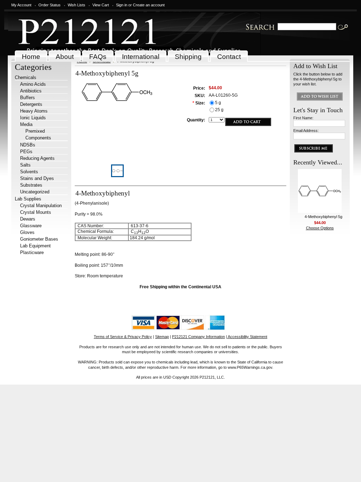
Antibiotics (31, 91)
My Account (21, 5)
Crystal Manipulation (41, 205)
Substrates (31, 185)
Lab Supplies (28, 198)
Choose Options (320, 228)
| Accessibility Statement (246, 337)
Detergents (31, 104)
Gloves (27, 232)
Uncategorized (34, 191)
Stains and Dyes (37, 178)
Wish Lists (76, 5)
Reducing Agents (37, 158)
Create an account (149, 5)
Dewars (27, 219)
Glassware (31, 225)
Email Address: (306, 130)
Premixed (35, 131)
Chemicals (25, 77)
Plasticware (32, 252)
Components (38, 137)
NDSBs (27, 144)
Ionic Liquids (33, 117)
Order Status (49, 5)
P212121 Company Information (198, 337)
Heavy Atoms (34, 111)
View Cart (100, 5)
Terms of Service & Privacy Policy (123, 337)
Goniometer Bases (39, 239)
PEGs (26, 151)
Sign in (121, 5)
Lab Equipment (35, 245)
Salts (25, 165)
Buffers (27, 97)
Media (26, 124)
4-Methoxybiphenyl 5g (323, 217)
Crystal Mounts (35, 212)
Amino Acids (33, 84)
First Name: (303, 118)
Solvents (29, 171)
